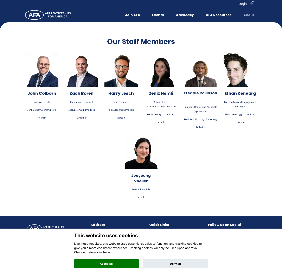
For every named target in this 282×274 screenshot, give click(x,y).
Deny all (175, 263)
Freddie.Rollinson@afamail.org (200, 119)
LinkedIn (41, 117)
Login (243, 4)
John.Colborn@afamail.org (41, 109)
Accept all (107, 263)
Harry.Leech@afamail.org (121, 109)
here (106, 252)
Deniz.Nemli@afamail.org (160, 114)
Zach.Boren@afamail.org (81, 109)
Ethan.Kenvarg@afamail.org (240, 114)
